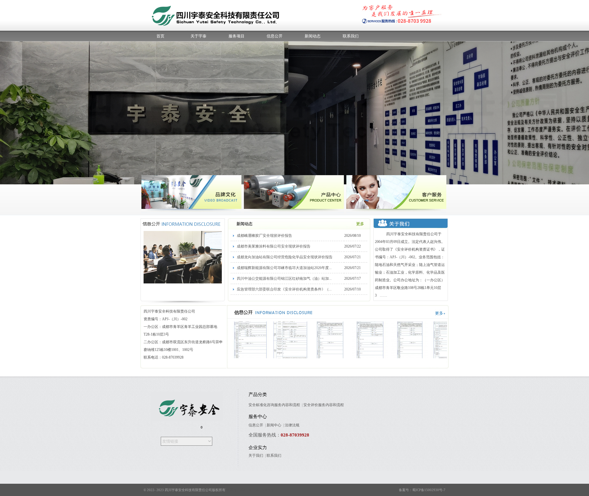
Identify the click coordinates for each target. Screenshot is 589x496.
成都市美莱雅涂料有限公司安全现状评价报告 (273, 246)
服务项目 (236, 36)
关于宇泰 (198, 36)
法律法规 (292, 425)
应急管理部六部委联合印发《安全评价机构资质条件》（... (284, 289)
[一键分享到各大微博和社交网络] (179, 427)
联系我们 (351, 36)
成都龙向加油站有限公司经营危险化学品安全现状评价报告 (285, 257)
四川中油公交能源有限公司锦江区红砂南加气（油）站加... (284, 278)
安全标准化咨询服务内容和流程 (274, 405)
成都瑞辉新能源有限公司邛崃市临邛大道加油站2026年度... (284, 268)
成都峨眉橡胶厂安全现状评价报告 (264, 235)
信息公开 (275, 36)
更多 (360, 223)
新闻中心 (274, 425)
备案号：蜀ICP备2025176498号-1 (251, 490)
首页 (160, 36)
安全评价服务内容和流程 (323, 405)
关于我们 (255, 455)
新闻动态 (313, 36)
